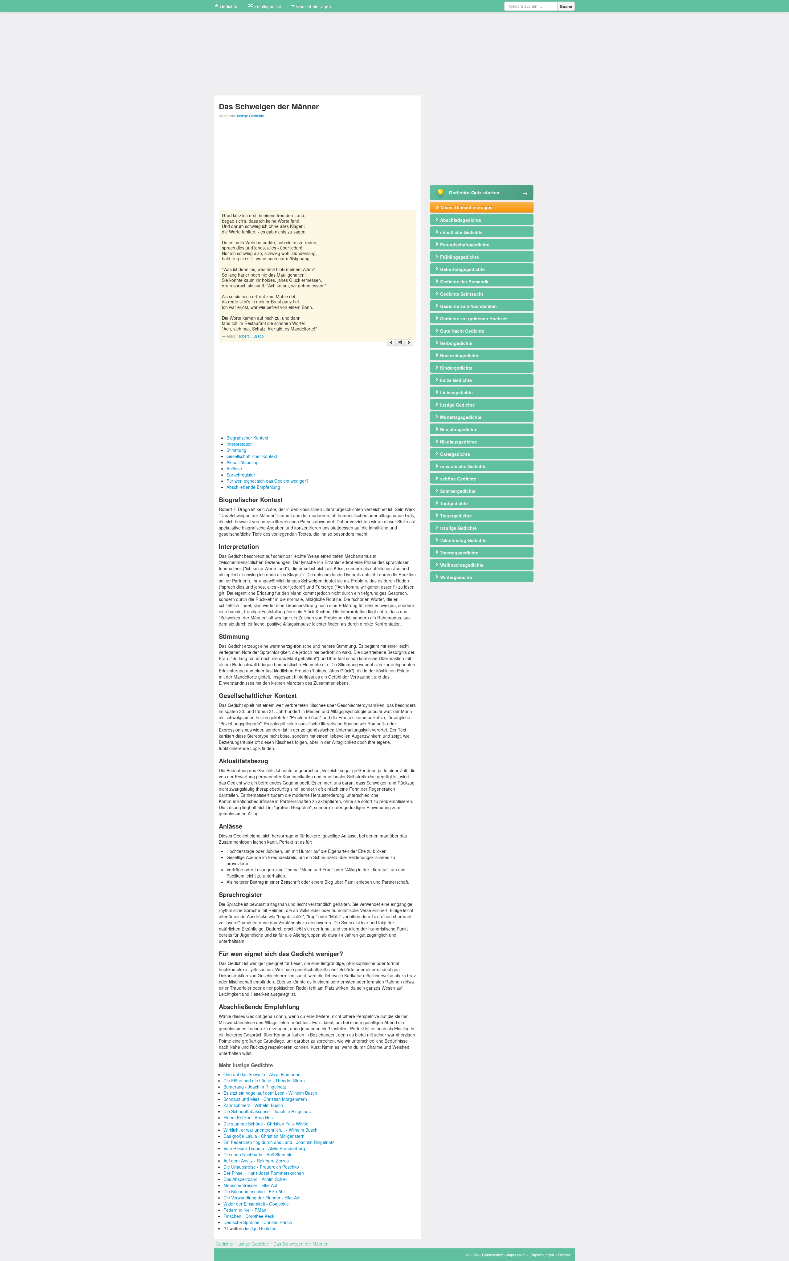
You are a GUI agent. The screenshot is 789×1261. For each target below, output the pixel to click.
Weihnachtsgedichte (461, 565)
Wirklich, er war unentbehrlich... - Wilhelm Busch (270, 1130)
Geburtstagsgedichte (462, 269)
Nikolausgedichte (458, 442)
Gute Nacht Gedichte (461, 331)
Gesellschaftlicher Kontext (252, 456)
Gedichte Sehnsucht (461, 294)
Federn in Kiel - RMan (244, 1210)
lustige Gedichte (250, 115)
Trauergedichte (455, 516)
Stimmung (236, 450)
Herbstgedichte (455, 343)
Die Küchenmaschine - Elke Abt (254, 1191)
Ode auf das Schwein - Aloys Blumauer (261, 1074)
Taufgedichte (453, 503)
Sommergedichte (457, 491)
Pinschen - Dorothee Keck (248, 1216)
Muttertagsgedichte (460, 417)
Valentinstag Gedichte (463, 540)
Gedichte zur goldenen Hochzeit (473, 318)
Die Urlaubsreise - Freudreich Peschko (261, 1167)
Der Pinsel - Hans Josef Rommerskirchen (263, 1173)
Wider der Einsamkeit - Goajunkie (256, 1204)
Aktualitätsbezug (243, 462)
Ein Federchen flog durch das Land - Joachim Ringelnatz (278, 1142)
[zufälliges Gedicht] (400, 342)
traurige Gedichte (458, 528)
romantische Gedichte (463, 466)
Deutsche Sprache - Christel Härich (257, 1222)
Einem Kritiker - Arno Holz (248, 1117)
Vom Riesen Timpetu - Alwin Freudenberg (264, 1148)
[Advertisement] (317, 167)
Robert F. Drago (250, 336)
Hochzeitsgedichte (459, 355)
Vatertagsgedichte (458, 552)
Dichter (564, 1254)
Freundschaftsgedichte (464, 244)
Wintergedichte (455, 577)
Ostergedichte (454, 454)
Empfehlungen (541, 1254)
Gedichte (228, 6)
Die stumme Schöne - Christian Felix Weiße (266, 1124)
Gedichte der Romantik (464, 281)
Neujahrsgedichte (458, 429)
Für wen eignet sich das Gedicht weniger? (268, 481)
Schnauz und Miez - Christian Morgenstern (265, 1099)
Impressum (516, 1254)
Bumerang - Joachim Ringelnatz (254, 1087)
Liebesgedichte (456, 392)
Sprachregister (241, 475)
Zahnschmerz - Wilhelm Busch (253, 1105)
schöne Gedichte (457, 479)
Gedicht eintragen (313, 6)
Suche (566, 6)
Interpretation (240, 444)
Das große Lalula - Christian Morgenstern (264, 1136)
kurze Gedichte (455, 380)
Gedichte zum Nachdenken (468, 306)
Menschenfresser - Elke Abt (250, 1185)
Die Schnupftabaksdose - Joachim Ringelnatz (267, 1111)
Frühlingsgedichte (459, 257)
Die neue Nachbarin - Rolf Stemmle (257, 1154)
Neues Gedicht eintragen (466, 207)
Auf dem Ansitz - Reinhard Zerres (256, 1161)
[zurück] (391, 342)
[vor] (408, 342)
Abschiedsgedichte (460, 220)
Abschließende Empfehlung (253, 487)
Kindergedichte (455, 368)
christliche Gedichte (461, 232)
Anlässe (234, 468)
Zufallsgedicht (267, 6)
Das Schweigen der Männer (300, 1244)
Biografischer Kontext (247, 438)
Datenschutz (492, 1254)
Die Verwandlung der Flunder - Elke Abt (261, 1197)
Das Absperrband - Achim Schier (255, 1179)
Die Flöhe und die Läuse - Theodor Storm (264, 1080)
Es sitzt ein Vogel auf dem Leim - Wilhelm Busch (270, 1093)
